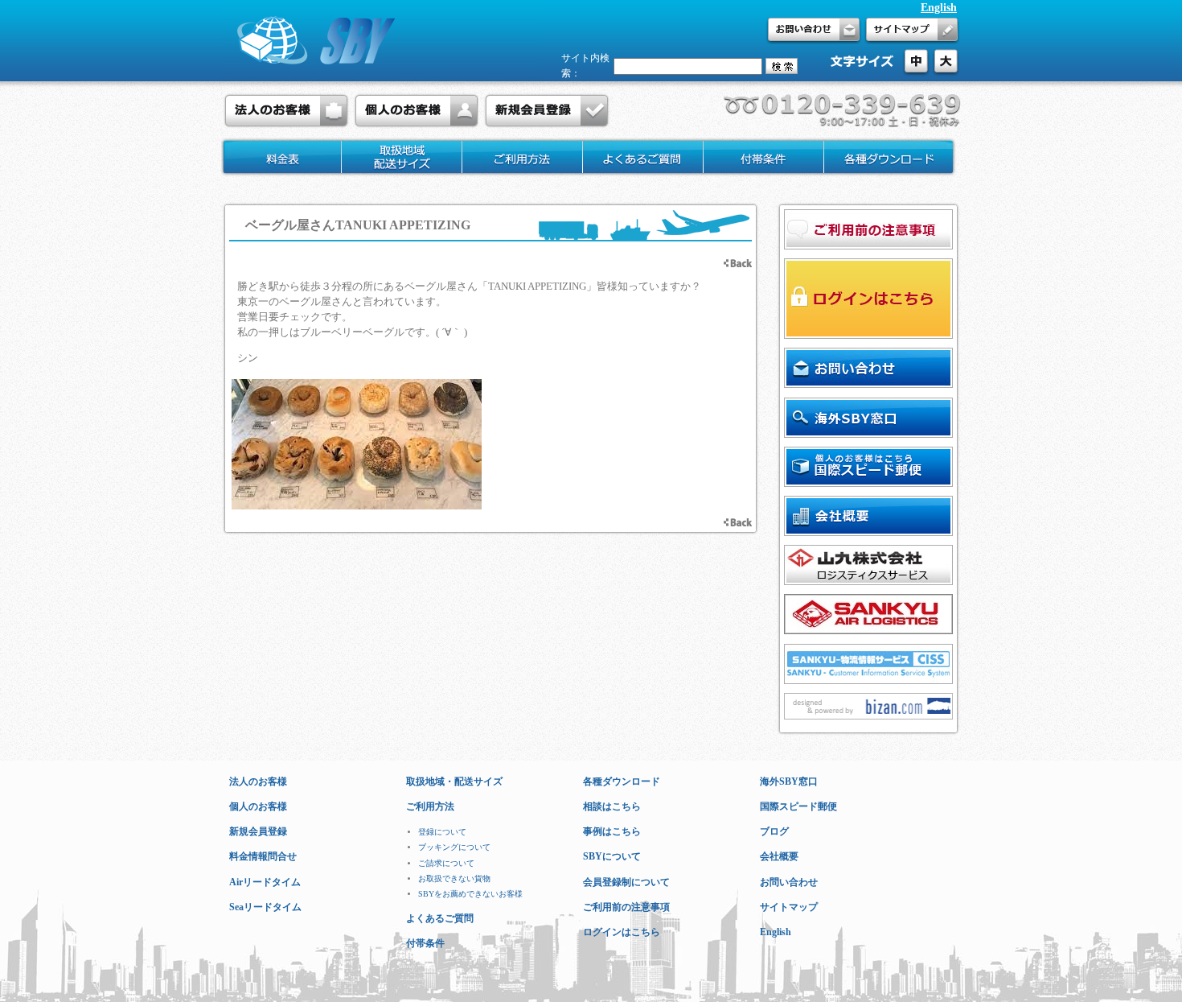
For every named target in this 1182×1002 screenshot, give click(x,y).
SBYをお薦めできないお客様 (470, 893)
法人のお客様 (258, 781)
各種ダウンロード (621, 781)
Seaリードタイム (265, 907)
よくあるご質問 (440, 918)
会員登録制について (626, 882)
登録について (442, 831)
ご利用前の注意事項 (626, 907)
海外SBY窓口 (789, 781)
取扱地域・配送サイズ (454, 781)
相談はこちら (612, 806)
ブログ (774, 831)
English (939, 8)
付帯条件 (425, 943)
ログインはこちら (621, 932)
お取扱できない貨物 (454, 878)
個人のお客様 (258, 806)
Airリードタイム (265, 882)
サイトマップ (789, 907)
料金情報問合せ (263, 856)
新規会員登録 (258, 831)
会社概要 (779, 856)
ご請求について (446, 863)
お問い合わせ (789, 882)
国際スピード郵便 (798, 806)
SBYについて (612, 856)
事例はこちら (612, 831)
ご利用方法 (430, 806)
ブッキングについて (454, 847)
